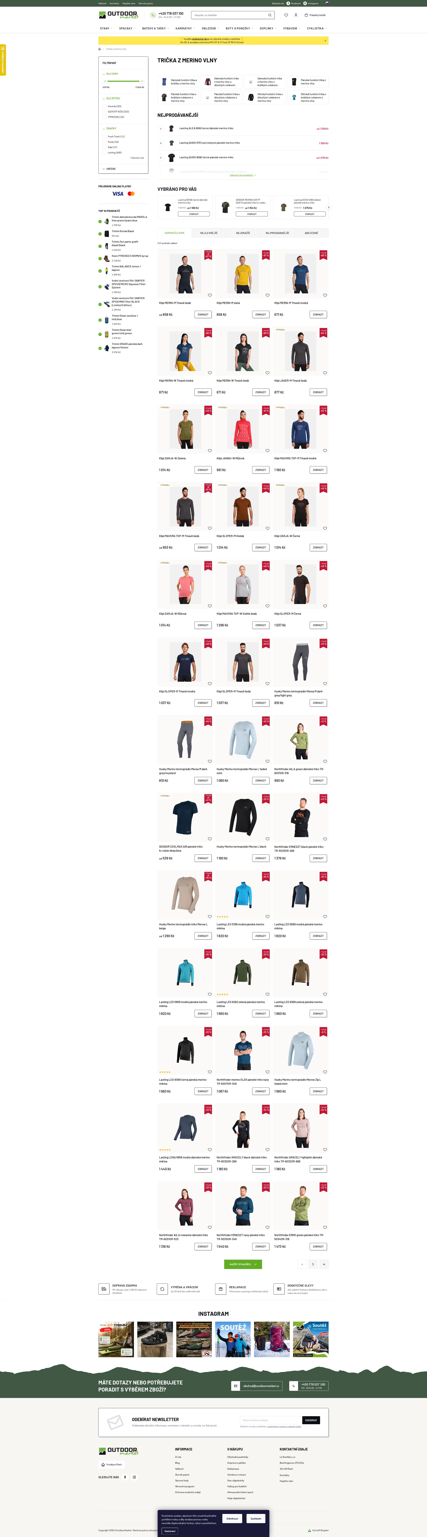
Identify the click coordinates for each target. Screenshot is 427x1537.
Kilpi (112, 147)
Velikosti (102, 3)
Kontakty (114, 3)
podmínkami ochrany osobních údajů (284, 1426)
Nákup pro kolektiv (237, 1486)
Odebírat (311, 1420)
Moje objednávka (236, 1498)
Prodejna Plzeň (114, 1464)
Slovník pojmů (146, 3)
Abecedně (311, 232)
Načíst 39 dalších (240, 1264)
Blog (177, 1462)
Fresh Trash (116, 136)
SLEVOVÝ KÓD (118, 111)
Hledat (270, 15)
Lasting (114, 152)
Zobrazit (194, 214)
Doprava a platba (236, 1462)
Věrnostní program (184, 1486)
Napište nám (128, 3)
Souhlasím (256, 1518)
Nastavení (170, 1531)
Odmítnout (232, 1518)
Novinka (114, 106)
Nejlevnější (208, 232)
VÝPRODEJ (115, 117)
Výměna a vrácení (236, 1474)
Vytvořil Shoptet (320, 1530)
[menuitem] (106, 28)
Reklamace (233, 1469)
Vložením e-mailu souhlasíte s (270, 1426)
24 (324, 1264)
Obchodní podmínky (237, 1457)
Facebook (296, 3)
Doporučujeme (175, 232)
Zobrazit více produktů (241, 175)
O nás (178, 1457)
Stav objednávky (235, 1480)
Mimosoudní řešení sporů (240, 1492)
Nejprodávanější (277, 232)
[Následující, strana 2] (313, 1264)
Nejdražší (243, 232)
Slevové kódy (182, 1480)
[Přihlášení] (296, 15)
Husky (113, 142)
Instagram (313, 3)
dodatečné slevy (200, 39)
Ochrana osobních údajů (188, 1492)
